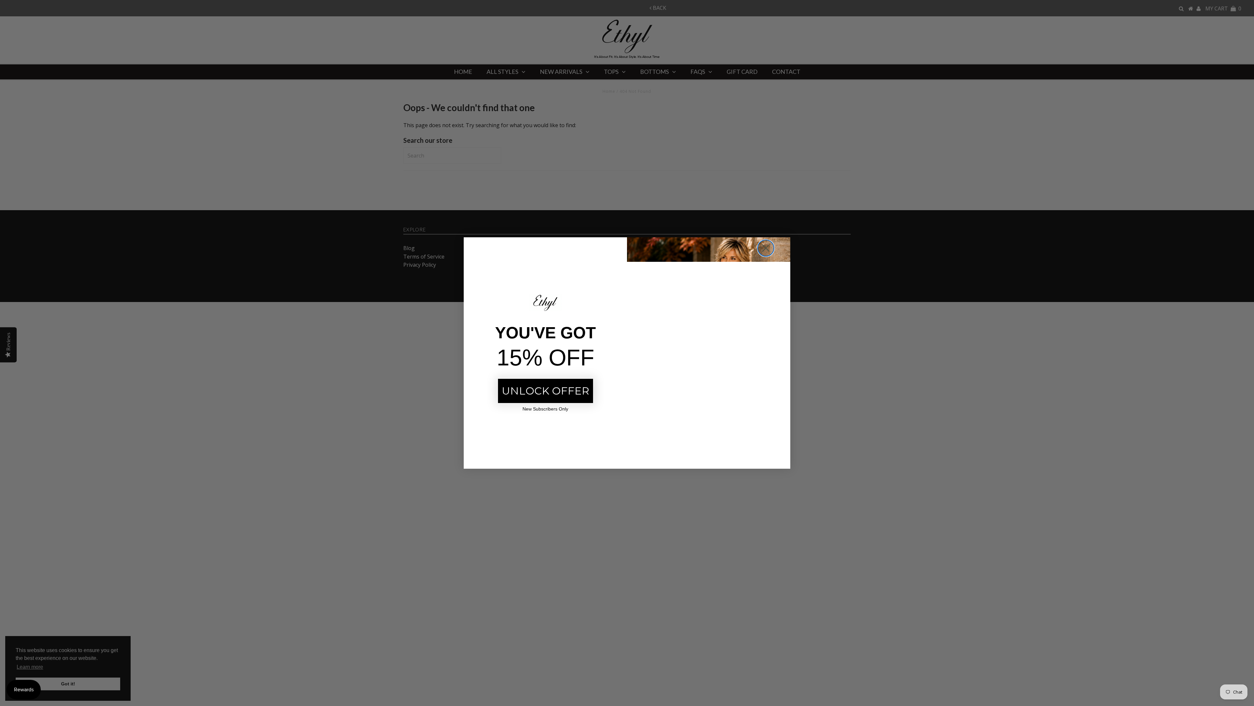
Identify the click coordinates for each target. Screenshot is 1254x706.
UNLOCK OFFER (545, 390)
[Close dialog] (766, 248)
